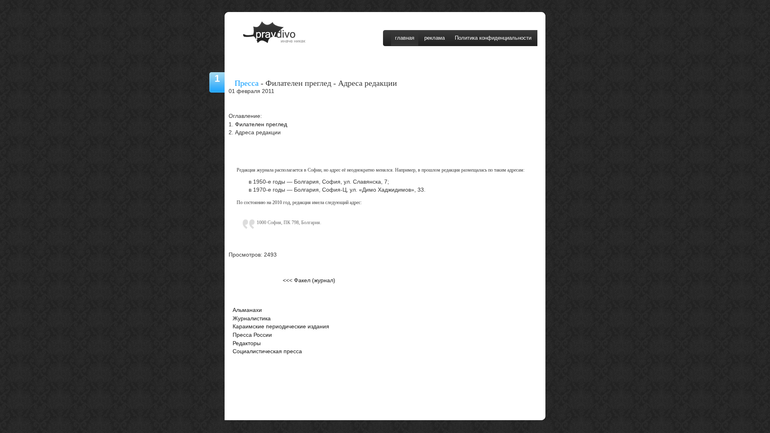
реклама (434, 38)
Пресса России (252, 335)
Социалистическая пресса (267, 351)
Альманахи (247, 310)
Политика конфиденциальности (493, 38)
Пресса (247, 83)
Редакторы (247, 343)
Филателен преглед (261, 124)
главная (404, 38)
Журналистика (252, 319)
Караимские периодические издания (281, 327)
